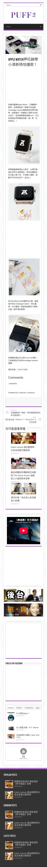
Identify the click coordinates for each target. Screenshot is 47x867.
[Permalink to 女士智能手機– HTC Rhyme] (11, 729)
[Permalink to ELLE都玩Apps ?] (11, 717)
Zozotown (29, 358)
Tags (37, 708)
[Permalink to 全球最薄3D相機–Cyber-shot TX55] (11, 736)
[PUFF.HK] (23, 17)
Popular (10, 708)
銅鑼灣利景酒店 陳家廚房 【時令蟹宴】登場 (26, 782)
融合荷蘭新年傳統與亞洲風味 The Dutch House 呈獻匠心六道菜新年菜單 (23, 475)
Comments (29, 708)
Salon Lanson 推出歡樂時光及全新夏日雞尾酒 (27, 793)
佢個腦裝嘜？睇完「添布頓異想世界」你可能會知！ (26, 413)
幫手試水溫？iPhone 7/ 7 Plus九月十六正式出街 (20, 419)
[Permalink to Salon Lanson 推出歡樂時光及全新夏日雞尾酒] (23, 438)
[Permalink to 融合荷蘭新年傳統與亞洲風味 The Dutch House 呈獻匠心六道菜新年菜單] (23, 463)
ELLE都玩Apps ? (22, 713)
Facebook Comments (26, 393)
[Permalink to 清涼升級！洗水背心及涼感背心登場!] (23, 488)
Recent (19, 708)
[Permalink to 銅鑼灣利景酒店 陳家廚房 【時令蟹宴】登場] (9, 784)
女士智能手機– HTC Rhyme (27, 727)
